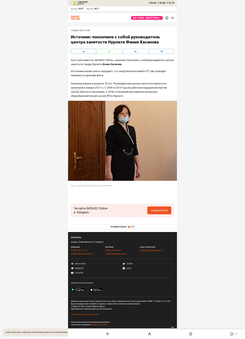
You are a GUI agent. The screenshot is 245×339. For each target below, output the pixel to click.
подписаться (159, 210)
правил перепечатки (99, 325)
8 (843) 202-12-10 (79, 250)
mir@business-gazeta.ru (116, 254)
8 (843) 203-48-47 (113, 250)
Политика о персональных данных (85, 314)
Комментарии (123, 226)
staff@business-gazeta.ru (151, 250)
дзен (128, 268)
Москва (89, 9)
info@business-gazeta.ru (82, 254)
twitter (129, 263)
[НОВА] (146, 18)
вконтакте (80, 263)
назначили (77, 87)
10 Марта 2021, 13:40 (80, 30)
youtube (78, 272)
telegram (79, 268)
